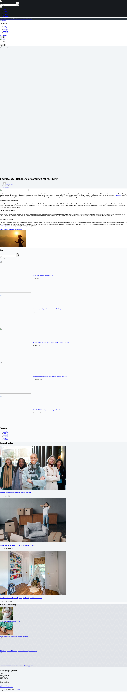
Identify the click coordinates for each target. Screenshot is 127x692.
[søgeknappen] (17, 255)
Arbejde (5, 31)
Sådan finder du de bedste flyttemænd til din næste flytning (17, 545)
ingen (4, 438)
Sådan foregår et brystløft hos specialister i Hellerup (47, 308)
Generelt (5, 29)
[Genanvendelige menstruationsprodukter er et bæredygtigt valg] (15, 393)
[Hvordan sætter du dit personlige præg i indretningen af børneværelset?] (33, 594)
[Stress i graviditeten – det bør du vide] (15, 292)
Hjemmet (5, 32)
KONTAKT (3, 35)
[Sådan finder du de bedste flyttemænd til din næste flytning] (33, 542)
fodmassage (117, 195)
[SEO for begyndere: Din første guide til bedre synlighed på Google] (15, 359)
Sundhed (5, 28)
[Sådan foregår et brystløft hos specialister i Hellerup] (15, 325)
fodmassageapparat (5, 225)
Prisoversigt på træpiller (6, 687)
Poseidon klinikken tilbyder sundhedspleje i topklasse (47, 410)
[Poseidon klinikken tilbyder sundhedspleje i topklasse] (15, 426)
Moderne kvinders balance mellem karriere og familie (15, 492)
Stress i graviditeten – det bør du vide (43, 275)
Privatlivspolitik (4, 685)
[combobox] (8, 256)
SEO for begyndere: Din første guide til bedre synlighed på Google (51, 342)
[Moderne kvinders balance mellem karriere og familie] (33, 489)
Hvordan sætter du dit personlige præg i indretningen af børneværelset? (21, 598)
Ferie (4, 26)
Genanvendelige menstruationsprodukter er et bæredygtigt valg (50, 376)
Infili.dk (18, 690)
